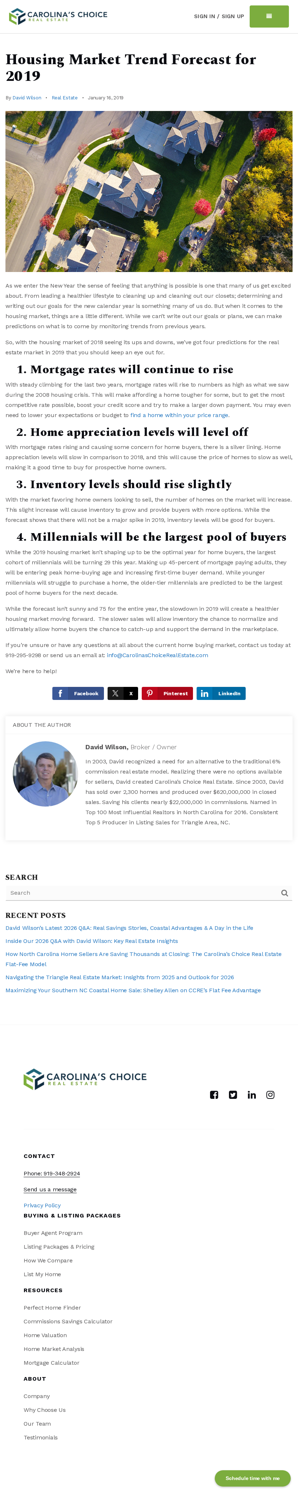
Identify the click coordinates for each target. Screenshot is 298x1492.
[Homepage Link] (58, 15)
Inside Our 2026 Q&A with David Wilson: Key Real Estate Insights (91, 940)
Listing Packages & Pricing (59, 1246)
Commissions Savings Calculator (68, 1321)
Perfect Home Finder (52, 1307)
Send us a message (50, 1189)
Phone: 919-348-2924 (52, 1173)
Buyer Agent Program (53, 1232)
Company (36, 1396)
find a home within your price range (179, 415)
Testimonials (41, 1437)
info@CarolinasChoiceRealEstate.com (157, 655)
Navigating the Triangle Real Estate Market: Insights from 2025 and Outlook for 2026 (119, 977)
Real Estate (65, 97)
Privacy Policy (42, 1205)
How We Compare (48, 1260)
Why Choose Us (45, 1409)
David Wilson (26, 97)
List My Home (42, 1274)
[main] (149, 529)
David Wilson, (131, 747)
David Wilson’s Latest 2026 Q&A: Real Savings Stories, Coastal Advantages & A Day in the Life (129, 927)
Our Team (37, 1423)
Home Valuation (45, 1335)
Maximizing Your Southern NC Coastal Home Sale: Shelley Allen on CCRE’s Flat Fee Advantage (133, 990)
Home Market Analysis (54, 1348)
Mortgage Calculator (51, 1362)
